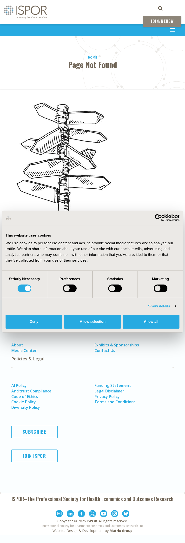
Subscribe (34, 432)
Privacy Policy (107, 396)
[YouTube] (103, 514)
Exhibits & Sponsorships (116, 345)
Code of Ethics (24, 396)
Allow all (151, 321)
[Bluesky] (125, 514)
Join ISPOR (34, 456)
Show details (159, 306)
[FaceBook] (81, 514)
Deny (34, 321)
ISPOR (92, 521)
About (17, 345)
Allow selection (93, 321)
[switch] (70, 288)
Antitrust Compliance (31, 391)
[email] (59, 514)
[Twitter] (92, 514)
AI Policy (19, 385)
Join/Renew (162, 21)
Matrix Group (121, 530)
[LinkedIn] (70, 514)
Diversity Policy (25, 407)
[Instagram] (114, 514)
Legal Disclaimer (109, 391)
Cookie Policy (23, 401)
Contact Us (104, 350)
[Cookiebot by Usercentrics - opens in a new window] (158, 217)
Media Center (24, 350)
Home (92, 57)
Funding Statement (112, 385)
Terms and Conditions (115, 401)
